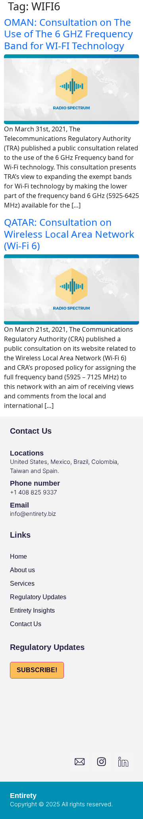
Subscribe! (37, 670)
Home (18, 556)
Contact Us (25, 624)
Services (22, 583)
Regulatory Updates (38, 597)
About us (22, 570)
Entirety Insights (32, 610)
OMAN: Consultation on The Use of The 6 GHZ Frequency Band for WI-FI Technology (68, 33)
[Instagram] (101, 762)
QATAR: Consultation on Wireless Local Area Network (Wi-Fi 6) (69, 233)
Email (19, 505)
